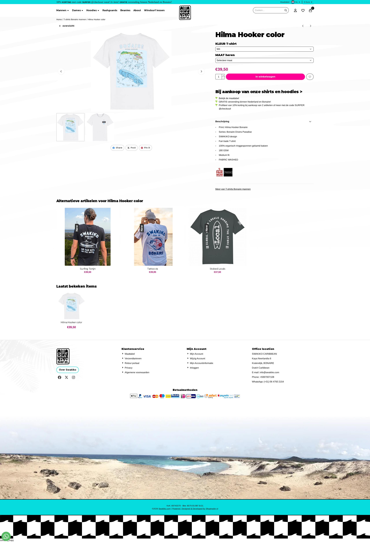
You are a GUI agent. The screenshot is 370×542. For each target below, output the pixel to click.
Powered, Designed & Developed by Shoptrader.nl (195, 509)
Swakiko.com (165, 509)
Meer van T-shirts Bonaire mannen (233, 189)
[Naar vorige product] (303, 26)
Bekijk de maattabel (229, 98)
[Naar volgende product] (310, 26)
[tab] (264, 121)
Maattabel (284, 2)
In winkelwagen (265, 76)
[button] (296, 2)
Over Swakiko (67, 369)
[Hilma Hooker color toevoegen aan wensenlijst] (310, 77)
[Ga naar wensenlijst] (303, 10)
